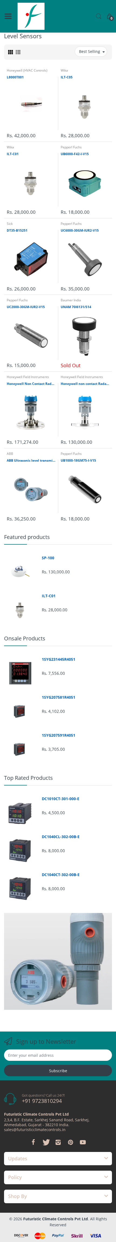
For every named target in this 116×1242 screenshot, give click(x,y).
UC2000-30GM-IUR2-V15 (26, 307)
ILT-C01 (13, 154)
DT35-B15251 (17, 230)
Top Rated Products (28, 777)
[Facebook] (33, 1142)
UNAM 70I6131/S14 (76, 307)
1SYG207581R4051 (58, 697)
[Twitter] (46, 1142)
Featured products (27, 537)
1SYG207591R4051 (58, 735)
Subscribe (58, 1070)
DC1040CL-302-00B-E (61, 836)
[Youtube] (83, 1142)
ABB (10, 453)
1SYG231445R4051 (58, 659)
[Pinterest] (70, 1142)
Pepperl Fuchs (71, 147)
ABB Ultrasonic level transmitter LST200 (31, 460)
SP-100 (48, 557)
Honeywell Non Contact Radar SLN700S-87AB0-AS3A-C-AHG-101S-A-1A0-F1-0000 (31, 384)
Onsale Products (24, 638)
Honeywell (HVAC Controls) (27, 70)
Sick (10, 223)
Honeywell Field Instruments (28, 377)
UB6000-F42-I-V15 (75, 154)
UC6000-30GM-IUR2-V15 (80, 230)
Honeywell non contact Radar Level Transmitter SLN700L (85, 384)
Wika (64, 70)
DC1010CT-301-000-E (60, 798)
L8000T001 (15, 77)
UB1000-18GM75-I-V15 (78, 460)
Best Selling (89, 51)
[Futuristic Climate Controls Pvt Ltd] (31, 16)
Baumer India (71, 300)
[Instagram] (58, 1142)
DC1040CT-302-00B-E (61, 874)
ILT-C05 (67, 77)
